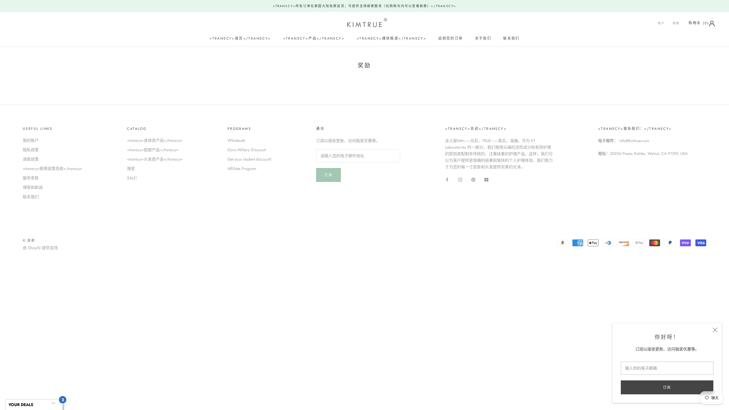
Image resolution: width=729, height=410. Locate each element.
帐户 (661, 23)
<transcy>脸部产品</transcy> (153, 150)
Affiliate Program (242, 168)
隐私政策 (31, 150)
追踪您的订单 (450, 38)
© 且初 (29, 240)
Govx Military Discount (247, 150)
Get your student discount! (249, 159)
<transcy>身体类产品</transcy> (155, 140)
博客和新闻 (33, 187)
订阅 (667, 387)
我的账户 (31, 140)
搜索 (676, 23)
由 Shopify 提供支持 (40, 248)
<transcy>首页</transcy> (240, 38)
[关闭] (715, 330)
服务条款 (31, 178)
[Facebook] (447, 179)
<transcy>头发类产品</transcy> (155, 159)
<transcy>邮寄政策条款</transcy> (52, 168)
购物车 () (699, 23)
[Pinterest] (473, 179)
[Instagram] (460, 179)
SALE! (132, 178)
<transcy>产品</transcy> (314, 38)
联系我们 (511, 38)
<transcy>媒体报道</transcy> (391, 38)
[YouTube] (486, 179)
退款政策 (31, 159)
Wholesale (236, 140)
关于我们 (483, 38)
